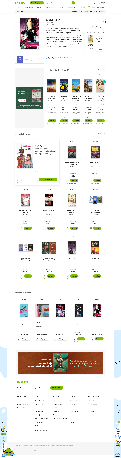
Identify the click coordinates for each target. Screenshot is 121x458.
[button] (43, 59)
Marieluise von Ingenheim (41, 148)
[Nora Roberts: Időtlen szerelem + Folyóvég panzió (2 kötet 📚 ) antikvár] (49, 247)
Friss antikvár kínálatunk (23, 134)
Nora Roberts (95, 214)
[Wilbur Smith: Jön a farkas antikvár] (95, 247)
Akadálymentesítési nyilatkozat (41, 432)
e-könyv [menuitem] (39, 8)
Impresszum (39, 411)
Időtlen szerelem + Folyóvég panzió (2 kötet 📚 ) (49, 259)
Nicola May (26, 214)
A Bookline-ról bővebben (42, 401)
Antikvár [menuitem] (61, 8)
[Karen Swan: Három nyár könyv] (64, 85)
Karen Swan (64, 100)
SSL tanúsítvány (20, 446)
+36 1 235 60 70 (21, 401)
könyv (51, 75)
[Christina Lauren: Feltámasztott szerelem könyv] (76, 85)
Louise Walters (49, 214)
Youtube (93, 411)
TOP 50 (55, 422)
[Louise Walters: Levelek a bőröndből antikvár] (49, 200)
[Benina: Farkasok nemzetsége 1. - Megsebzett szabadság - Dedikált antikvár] (72, 152)
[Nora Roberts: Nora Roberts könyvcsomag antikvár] (95, 200)
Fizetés (72, 404)
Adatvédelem (39, 422)
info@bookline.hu (22, 404)
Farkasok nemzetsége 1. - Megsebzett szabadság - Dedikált (72, 163)
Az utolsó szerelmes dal (51, 97)
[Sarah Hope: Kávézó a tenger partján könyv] (88, 85)
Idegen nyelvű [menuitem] (72, 8)
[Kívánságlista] (94, 2)
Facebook (93, 401)
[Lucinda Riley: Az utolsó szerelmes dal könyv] (51, 85)
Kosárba (99, 50)
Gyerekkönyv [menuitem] (29, 8)
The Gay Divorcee (78, 321)
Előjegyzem (100, 27)
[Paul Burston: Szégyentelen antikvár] (29, 33)
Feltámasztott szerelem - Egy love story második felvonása (75, 97)
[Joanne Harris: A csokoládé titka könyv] (100, 85)
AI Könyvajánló (38, 3)
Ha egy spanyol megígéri (72, 211)
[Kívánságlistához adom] (91, 26)
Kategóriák (20, 11)
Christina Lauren (76, 100)
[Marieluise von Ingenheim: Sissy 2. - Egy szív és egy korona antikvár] (25, 155)
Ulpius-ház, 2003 (50, 24)
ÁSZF (36, 425)
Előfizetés (102, 11)
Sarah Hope (88, 100)
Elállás (72, 422)
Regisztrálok (81, 3)
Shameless (23, 321)
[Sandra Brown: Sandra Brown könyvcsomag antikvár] (26, 247)
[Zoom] (38, 48)
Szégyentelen (97, 321)
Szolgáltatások (75, 401)
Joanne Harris (100, 100)
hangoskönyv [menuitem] (50, 8)
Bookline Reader (58, 408)
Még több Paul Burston (23, 293)
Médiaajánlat (39, 415)
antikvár (25, 141)
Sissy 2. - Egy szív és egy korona (44, 146)
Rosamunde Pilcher (95, 166)
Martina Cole (72, 262)
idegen (24, 300)
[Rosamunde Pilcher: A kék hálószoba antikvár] (95, 152)
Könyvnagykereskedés (41, 418)
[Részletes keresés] (47, 2)
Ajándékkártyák (57, 404)
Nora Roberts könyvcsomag (95, 211)
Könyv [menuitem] (19, 8)
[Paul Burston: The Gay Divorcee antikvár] (79, 310)
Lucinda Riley (51, 100)
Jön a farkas (95, 258)
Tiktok (93, 408)
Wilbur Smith (95, 262)
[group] (20, 59)
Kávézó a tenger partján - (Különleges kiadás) (88, 97)
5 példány (99, 339)
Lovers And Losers (60, 321)
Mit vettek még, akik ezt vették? (57, 70)
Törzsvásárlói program (86, 11)
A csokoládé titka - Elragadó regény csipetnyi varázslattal (100, 97)
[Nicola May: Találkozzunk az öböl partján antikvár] (25, 200)
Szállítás (73, 408)
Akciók (95, 11)
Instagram (94, 404)
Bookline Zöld (39, 404)
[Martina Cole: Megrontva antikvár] (72, 247)
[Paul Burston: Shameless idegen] (24, 310)
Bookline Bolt (21, 408)
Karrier (37, 408)
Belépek (89, 3)
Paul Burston (24, 325)
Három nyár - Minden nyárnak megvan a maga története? (64, 97)
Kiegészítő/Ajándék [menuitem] (98, 8)
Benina (72, 166)
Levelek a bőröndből (49, 210)
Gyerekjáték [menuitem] (85, 7)
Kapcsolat (73, 415)
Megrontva (72, 258)
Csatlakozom (56, 388)
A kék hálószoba (95, 162)
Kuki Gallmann (42, 325)
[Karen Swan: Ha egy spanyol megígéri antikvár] (72, 200)
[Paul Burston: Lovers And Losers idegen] (60, 310)
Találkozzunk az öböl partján (25, 211)
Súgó (71, 418)
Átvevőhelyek (74, 411)
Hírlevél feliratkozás (59, 415)
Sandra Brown (25, 262)
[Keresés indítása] (73, 2)
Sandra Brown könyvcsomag (25, 259)
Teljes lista (100, 69)
